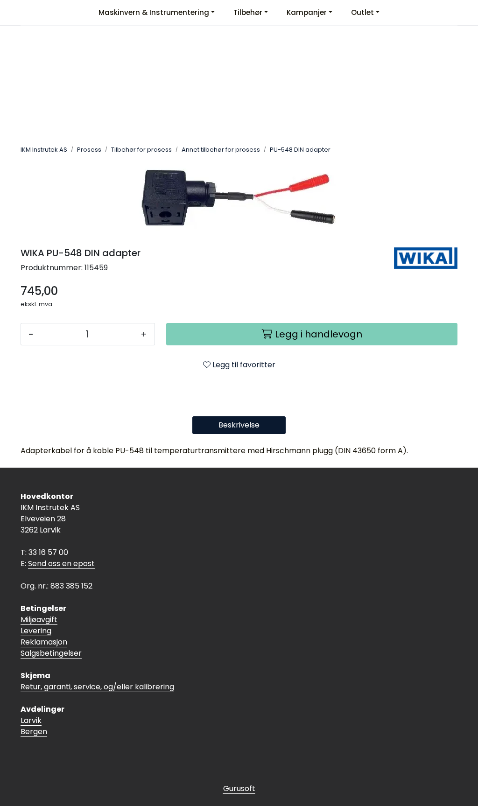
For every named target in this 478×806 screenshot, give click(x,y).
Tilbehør (247, 12)
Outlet (362, 12)
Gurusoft (239, 788)
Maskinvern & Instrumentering (153, 12)
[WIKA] (425, 258)
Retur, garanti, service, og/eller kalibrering (97, 686)
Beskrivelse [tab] (239, 425)
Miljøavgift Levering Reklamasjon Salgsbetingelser (51, 636)
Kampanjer (307, 12)
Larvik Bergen (34, 726)
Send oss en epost (61, 563)
